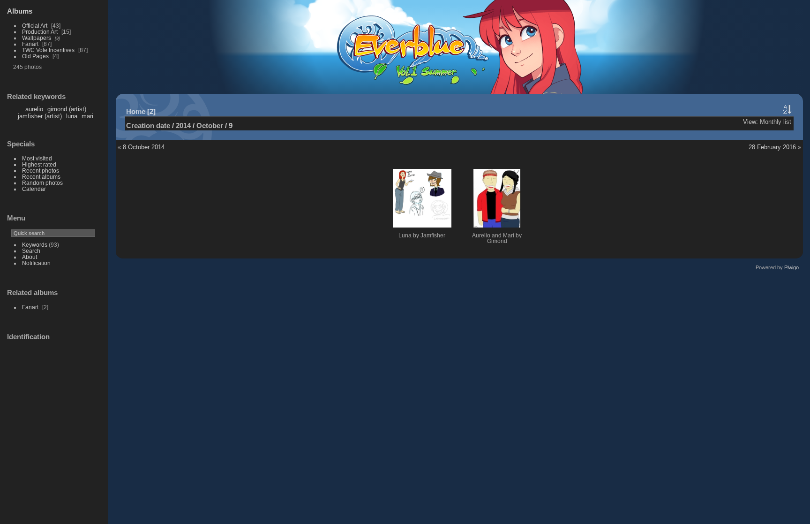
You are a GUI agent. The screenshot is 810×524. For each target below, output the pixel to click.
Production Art (40, 32)
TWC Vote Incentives (48, 50)
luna (71, 116)
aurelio (34, 109)
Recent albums (41, 177)
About (29, 257)
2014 (183, 125)
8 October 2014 (144, 147)
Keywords (34, 245)
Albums (19, 11)
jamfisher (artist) (40, 116)
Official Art (34, 26)
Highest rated (39, 164)
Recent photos (40, 170)
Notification (36, 263)
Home (135, 111)
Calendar (34, 189)
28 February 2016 (772, 147)
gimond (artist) (66, 109)
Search (31, 251)
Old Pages (35, 56)
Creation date (148, 125)
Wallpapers (36, 38)
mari (87, 116)
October (209, 125)
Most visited (37, 158)
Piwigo (791, 267)
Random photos (42, 183)
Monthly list (775, 121)
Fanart (30, 44)
